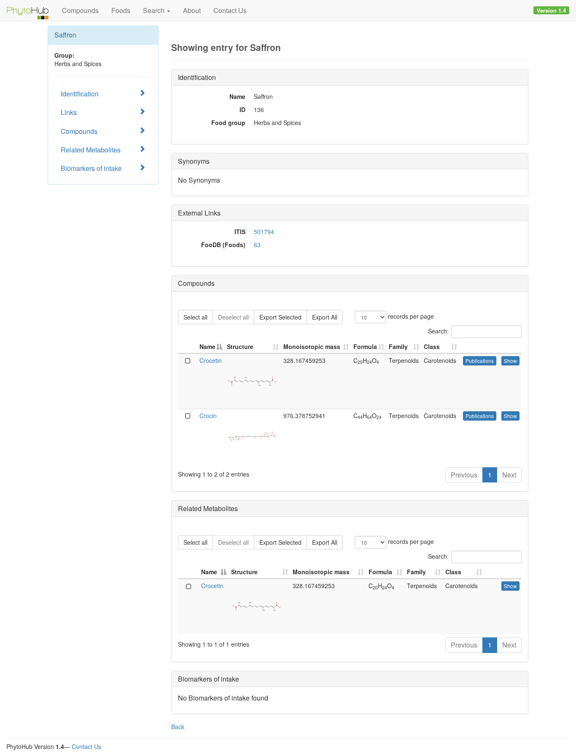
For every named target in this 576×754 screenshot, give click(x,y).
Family (398, 346)
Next (509, 475)
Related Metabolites (91, 150)
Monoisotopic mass (311, 346)
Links (69, 112)
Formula (365, 346)
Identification (80, 94)
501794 (264, 231)
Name (207, 346)
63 (257, 244)
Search (154, 10)
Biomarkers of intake (91, 168)
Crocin (208, 415)
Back (177, 726)
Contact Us (230, 10)
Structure (240, 346)
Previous (464, 475)
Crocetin (210, 360)
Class (432, 346)
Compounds (80, 10)
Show (510, 360)
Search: (438, 330)
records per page (410, 316)
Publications (480, 360)
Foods (120, 10)
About (192, 10)
